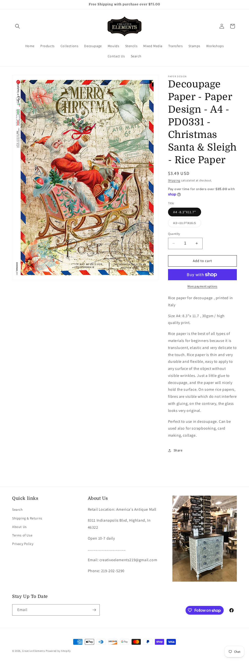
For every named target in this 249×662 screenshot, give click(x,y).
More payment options (202, 286)
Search (17, 509)
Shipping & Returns (27, 518)
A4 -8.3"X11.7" (184, 212)
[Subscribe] (94, 610)
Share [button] (178, 450)
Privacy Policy (22, 544)
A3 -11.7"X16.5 (187, 224)
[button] (17, 26)
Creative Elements (33, 651)
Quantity (174, 234)
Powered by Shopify (58, 651)
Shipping (174, 180)
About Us (19, 527)
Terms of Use (22, 535)
